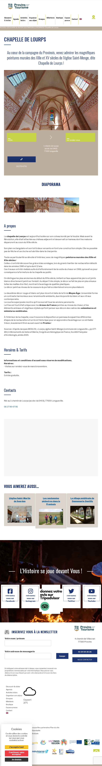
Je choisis (16, 759)
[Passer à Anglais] (80, 18)
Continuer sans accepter (16, 753)
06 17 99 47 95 (11, 407)
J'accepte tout (16, 747)
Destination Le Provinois (34, 27)
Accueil (3, 27)
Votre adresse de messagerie (20, 651)
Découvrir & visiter (15, 27)
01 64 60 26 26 (85, 652)
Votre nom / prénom (15, 638)
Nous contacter (85, 660)
